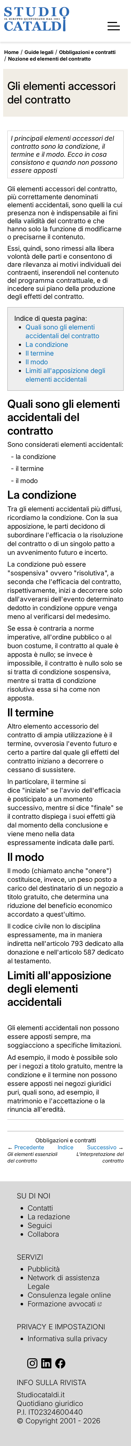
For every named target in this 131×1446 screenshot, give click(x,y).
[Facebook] (60, 1363)
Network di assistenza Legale (64, 1282)
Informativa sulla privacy (67, 1338)
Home (11, 52)
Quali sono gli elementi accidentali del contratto (62, 331)
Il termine (40, 353)
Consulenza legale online (69, 1295)
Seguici (40, 1225)
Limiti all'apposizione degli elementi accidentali (65, 374)
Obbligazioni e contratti (87, 52)
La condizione (47, 344)
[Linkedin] (46, 1363)
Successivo (102, 1147)
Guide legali (38, 52)
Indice (65, 1147)
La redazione (49, 1216)
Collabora (43, 1234)
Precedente (29, 1147)
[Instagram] (32, 1363)
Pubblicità (44, 1269)
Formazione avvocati (62, 1303)
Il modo (37, 362)
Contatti (40, 1208)
